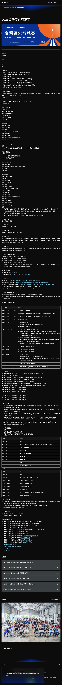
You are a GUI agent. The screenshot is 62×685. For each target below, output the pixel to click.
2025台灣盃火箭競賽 (19, 7)
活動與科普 (6, 7)
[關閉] (41, 670)
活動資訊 (12, 7)
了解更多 (32, 678)
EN (51, 2)
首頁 (2, 7)
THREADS (47, 670)
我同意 (37, 678)
